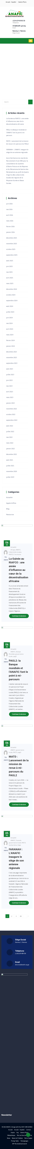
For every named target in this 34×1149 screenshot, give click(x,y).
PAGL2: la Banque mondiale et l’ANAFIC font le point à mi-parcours (16, 132)
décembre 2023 (11, 352)
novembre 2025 (11, 243)
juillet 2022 (10, 431)
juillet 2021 (10, 466)
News (8, 1138)
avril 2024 (9, 329)
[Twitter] (16, 4)
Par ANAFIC (6, 558)
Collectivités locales (15, 552)
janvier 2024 (10, 346)
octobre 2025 (10, 249)
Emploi (13, 1132)
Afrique (13, 550)
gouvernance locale (15, 843)
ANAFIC (18, 550)
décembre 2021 (11, 454)
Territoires (17, 554)
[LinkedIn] (19, 4)
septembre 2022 (11, 420)
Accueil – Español (11, 2)
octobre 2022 (10, 414)
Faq (17, 1132)
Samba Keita (13, 845)
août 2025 (9, 261)
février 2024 (10, 340)
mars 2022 (9, 443)
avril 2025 (9, 278)
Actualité (9, 497)
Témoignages (24, 1141)
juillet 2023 (10, 374)
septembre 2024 (11, 300)
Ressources (10, 514)
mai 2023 (9, 386)
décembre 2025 (11, 238)
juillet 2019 (10, 477)
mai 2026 (9, 209)
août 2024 (9, 306)
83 (21, 916)
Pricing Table (15, 1141)
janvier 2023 (10, 403)
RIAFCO (11, 554)
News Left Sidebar (17, 1138)
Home (10, 74)
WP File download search (19, 1144)
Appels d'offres (11, 503)
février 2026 (10, 226)
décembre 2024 (11, 289)
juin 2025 (9, 266)
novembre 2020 (11, 471)
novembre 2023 (11, 357)
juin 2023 (9, 380)
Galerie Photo (22, 2)
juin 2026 (9, 204)
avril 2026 (9, 215)
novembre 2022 (11, 409)
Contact (28, 1130)
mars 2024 (9, 335)
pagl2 (15, 656)
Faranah (18, 840)
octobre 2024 (10, 295)
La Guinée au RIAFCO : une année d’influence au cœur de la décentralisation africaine (17, 121)
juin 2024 (9, 317)
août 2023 (9, 369)
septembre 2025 (11, 255)
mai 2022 (9, 437)
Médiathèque (11, 1135)
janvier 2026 (10, 232)
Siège (19, 845)
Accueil (10, 1130)
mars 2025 (9, 283)
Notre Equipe (28, 1138)
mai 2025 (9, 272)
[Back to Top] (28, 1135)
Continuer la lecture (19, 616)
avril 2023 (9, 391)
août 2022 (9, 426)
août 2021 (9, 460)
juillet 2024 (10, 312)
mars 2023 (9, 397)
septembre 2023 (11, 363)
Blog (7, 509)
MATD (15, 752)
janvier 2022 (10, 448)
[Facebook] (13, 4)
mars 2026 (9, 221)
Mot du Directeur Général (24, 1135)
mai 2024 (9, 323)
